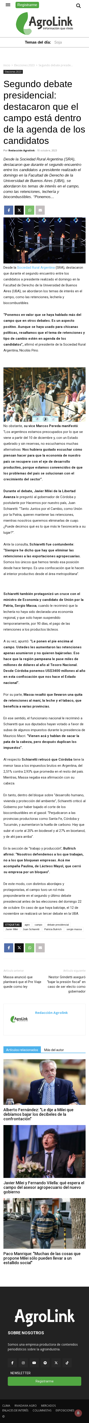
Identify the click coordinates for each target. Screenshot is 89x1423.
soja (58, 42)
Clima (6, 1406)
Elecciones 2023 (24, 65)
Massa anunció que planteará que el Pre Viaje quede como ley (22, 982)
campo (38, 924)
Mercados (48, 1406)
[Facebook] (12, 1362)
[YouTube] (34, 1362)
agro (27, 924)
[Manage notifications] (78, 1413)
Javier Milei (11, 929)
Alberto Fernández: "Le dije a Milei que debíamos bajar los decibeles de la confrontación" (38, 1114)
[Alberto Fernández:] (44, 1104)
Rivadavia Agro (26, 1406)
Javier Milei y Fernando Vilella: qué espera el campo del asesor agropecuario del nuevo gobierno (43, 1187)
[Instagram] (23, 1362)
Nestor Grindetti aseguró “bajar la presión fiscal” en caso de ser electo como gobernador (66, 984)
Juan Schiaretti (31, 929)
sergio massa (74, 929)
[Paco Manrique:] (44, 1247)
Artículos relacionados (22, 1050)
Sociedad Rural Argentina (36, 267)
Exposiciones (65, 1410)
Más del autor (54, 1050)
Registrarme (27, 5)
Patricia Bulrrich (53, 929)
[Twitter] (56, 1362)
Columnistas (42, 1410)
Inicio (6, 65)
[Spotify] (45, 1362)
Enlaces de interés (15, 1410)
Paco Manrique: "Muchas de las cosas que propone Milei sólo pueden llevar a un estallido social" (42, 1258)
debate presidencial (58, 924)
